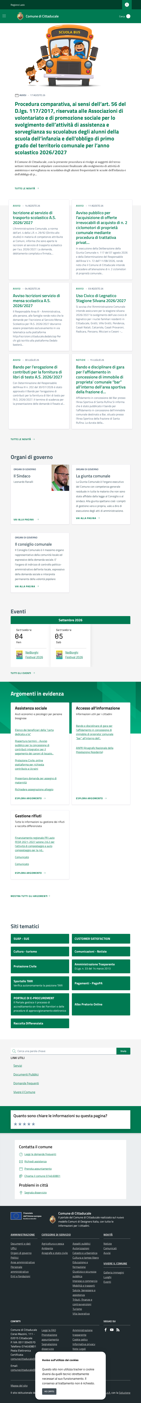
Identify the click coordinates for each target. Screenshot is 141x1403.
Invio (123, 1051)
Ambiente (47, 1248)
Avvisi (107, 1253)
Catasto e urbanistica (85, 1253)
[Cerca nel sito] (128, 16)
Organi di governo (21, 1253)
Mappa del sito (19, 1385)
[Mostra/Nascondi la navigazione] (4, 16)
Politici (15, 1257)
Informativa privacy (84, 1344)
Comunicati (110, 1248)
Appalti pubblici (81, 1244)
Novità (108, 1235)
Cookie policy (80, 1339)
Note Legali (79, 1349)
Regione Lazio (18, 5)
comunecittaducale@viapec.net (29, 1359)
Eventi (107, 1282)
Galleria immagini (114, 1272)
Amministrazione (23, 1235)
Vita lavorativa (81, 1313)
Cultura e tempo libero (86, 1257)
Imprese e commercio (85, 1281)
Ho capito (49, 1391)
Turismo (77, 1309)
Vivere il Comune (115, 1263)
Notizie (108, 1244)
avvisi (17, 205)
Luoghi (107, 1277)
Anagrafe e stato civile (55, 1253)
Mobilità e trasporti (84, 1285)
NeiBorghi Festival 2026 (34, 654)
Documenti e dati (21, 1244)
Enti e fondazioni (20, 1276)
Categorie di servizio (56, 1235)
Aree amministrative (23, 1262)
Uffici (14, 1248)
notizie (80, 360)
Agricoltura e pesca (53, 1244)
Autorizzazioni (81, 1248)
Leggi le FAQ (49, 1330)
